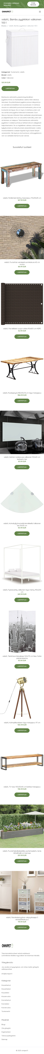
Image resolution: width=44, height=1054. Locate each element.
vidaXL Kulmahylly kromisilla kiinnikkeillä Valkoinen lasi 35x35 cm (22, 524)
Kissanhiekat (6, 989)
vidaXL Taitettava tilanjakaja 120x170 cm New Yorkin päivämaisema (22, 657)
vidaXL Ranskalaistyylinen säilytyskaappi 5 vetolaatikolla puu (22, 918)
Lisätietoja (10, 88)
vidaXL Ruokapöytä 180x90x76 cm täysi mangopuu (22, 393)
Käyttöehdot (6, 1032)
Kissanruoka (6, 996)
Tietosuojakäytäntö (9, 1036)
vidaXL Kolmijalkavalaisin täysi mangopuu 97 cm (22, 723)
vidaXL (22, 72)
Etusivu (4, 26)
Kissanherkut (6, 985)
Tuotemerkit (15, 72)
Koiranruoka (6, 1008)
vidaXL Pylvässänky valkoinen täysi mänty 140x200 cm (22, 591)
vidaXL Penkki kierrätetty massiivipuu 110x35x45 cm (22, 198)
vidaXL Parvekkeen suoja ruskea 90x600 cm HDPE (22, 329)
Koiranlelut (5, 1004)
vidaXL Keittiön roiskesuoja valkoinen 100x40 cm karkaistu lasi (22, 458)
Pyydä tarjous (33, 4)
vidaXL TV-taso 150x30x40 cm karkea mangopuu (22, 787)
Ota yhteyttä (6, 1028)
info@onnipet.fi (7, 974)
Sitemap (4, 1039)
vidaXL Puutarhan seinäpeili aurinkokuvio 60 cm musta (22, 263)
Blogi (3, 1024)
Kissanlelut (5, 993)
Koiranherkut (6, 1000)
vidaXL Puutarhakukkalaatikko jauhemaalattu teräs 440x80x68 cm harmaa (22, 852)
